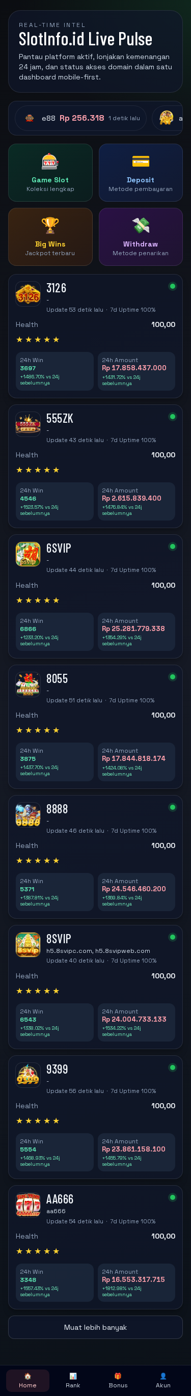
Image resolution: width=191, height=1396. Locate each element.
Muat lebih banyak (95, 1327)
